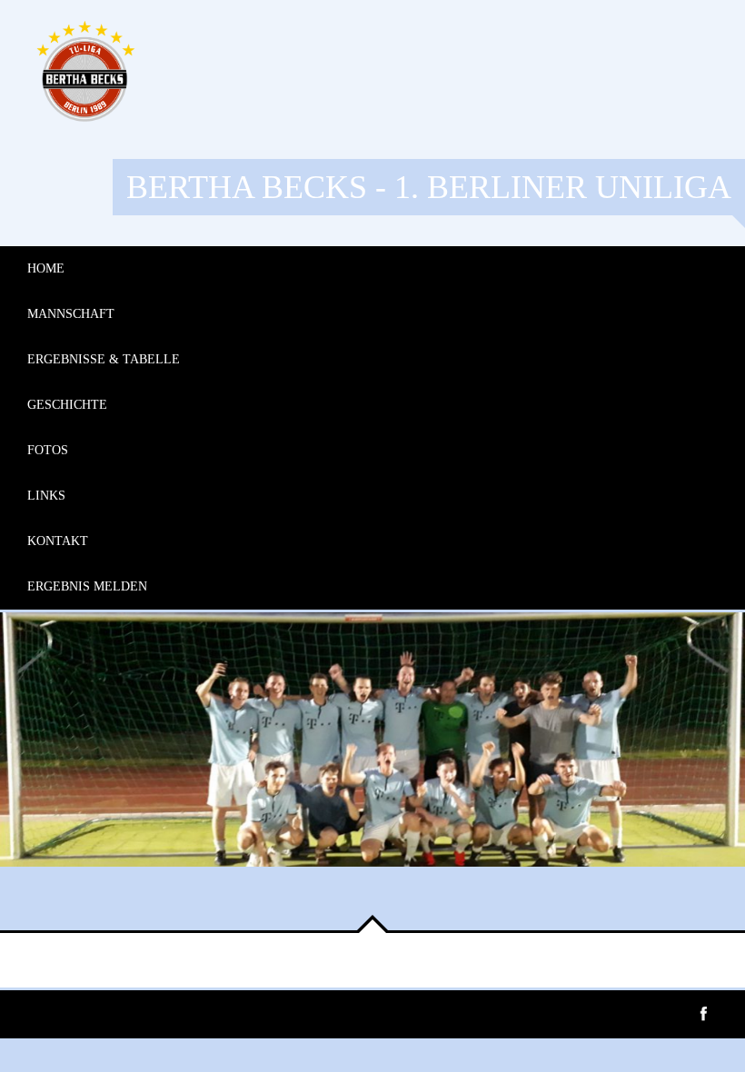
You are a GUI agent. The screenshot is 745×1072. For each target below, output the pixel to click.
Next (82, 903)
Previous (27, 903)
